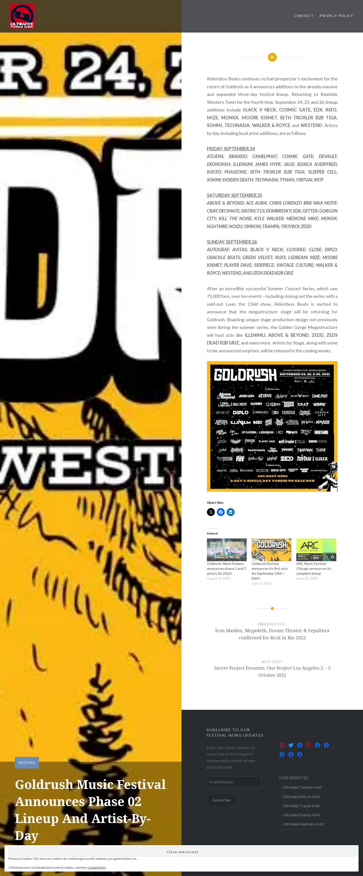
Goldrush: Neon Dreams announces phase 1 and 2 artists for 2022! (226, 568)
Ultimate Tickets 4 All (302, 787)
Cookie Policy (97, 867)
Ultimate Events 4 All (301, 814)
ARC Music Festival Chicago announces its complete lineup (313, 568)
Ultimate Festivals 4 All (303, 824)
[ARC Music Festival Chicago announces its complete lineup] (316, 549)
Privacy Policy (336, 16)
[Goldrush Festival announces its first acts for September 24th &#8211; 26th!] (271, 549)
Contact (304, 16)
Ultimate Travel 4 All (301, 805)
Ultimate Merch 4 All (301, 796)
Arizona (27, 763)
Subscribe (221, 800)
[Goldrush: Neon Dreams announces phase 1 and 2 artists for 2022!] (227, 549)
